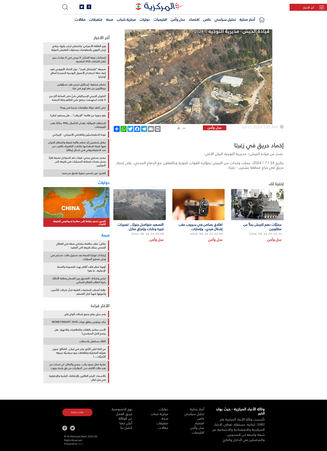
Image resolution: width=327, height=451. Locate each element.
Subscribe (77, 412)
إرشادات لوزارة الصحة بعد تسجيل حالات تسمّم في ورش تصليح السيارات (78, 257)
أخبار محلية (247, 19)
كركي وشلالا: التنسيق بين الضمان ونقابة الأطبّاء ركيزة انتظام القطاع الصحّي (79, 280)
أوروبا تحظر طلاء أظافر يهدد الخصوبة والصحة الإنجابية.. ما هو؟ (81, 268)
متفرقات (95, 19)
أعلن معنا (125, 423)
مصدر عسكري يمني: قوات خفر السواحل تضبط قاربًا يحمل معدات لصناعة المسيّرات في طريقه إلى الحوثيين (77, 161)
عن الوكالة (125, 418)
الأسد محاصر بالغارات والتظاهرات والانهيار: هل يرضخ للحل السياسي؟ (80, 331)
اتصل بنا (126, 427)
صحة (109, 19)
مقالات (80, 19)
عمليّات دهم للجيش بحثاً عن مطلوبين (263, 226)
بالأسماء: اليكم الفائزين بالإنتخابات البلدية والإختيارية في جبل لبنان (77, 378)
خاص (207, 19)
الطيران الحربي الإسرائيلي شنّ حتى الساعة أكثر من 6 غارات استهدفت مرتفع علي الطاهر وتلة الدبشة (77, 98)
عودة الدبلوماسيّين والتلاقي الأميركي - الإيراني (79, 135)
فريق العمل (124, 413)
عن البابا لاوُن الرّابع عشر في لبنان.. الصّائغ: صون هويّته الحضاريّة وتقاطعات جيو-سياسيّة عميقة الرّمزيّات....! (79, 352)
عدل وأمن (178, 19)
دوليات (145, 19)
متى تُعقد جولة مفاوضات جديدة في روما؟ (83, 107)
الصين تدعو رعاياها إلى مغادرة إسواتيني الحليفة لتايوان (79, 223)
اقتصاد (194, 19)
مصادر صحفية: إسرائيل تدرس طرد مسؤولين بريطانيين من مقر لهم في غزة (81, 86)
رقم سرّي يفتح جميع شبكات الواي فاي (85, 314)
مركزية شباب (126, 19)
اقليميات (160, 19)
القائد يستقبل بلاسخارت (92, 341)
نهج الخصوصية (122, 409)
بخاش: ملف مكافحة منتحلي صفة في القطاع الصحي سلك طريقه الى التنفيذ (81, 245)
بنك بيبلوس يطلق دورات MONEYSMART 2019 (79, 322)
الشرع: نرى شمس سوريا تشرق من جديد (84, 173)
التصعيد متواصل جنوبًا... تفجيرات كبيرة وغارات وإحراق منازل (141, 226)
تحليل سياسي (225, 19)
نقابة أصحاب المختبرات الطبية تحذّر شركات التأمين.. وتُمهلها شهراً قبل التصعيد (78, 292)
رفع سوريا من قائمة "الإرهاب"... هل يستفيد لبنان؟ (78, 115)
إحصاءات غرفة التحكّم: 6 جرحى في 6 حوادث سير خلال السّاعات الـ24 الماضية (79, 59)
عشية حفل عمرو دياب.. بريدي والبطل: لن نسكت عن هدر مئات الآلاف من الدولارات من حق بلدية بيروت (77, 366)
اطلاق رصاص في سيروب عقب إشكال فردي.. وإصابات (201, 226)
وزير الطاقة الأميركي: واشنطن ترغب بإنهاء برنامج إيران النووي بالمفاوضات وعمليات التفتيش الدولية (78, 48)
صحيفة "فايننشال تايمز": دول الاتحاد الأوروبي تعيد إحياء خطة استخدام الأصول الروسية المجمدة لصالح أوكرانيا (78, 73)
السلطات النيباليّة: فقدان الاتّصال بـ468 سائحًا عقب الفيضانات (78, 125)
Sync (80, 443)
